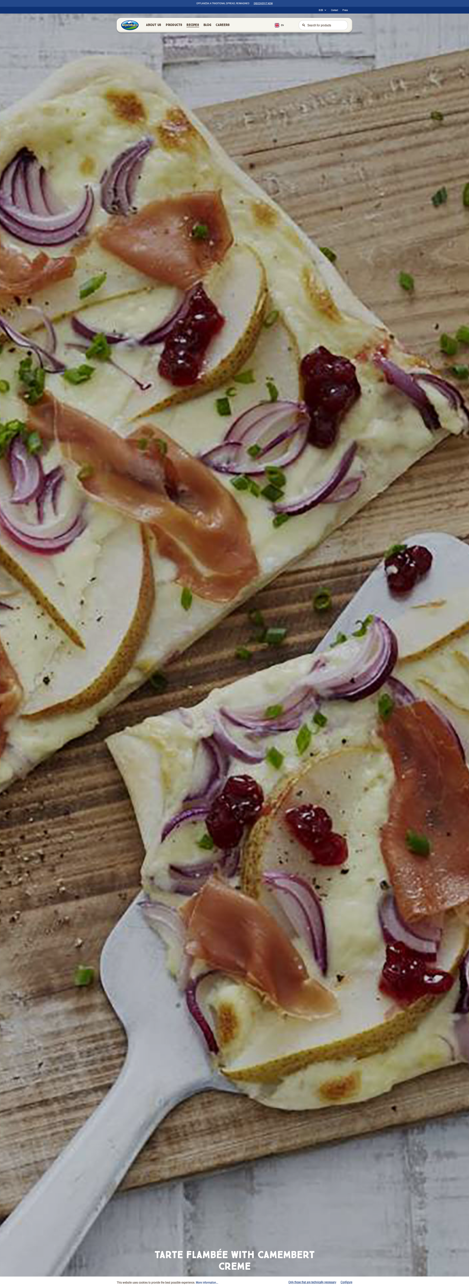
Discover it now (263, 3)
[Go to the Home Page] (130, 25)
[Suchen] (303, 25)
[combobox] (282, 25)
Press (345, 10)
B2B (321, 10)
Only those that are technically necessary (312, 1282)
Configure (346, 1282)
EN (282, 25)
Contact (334, 10)
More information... (207, 1282)
